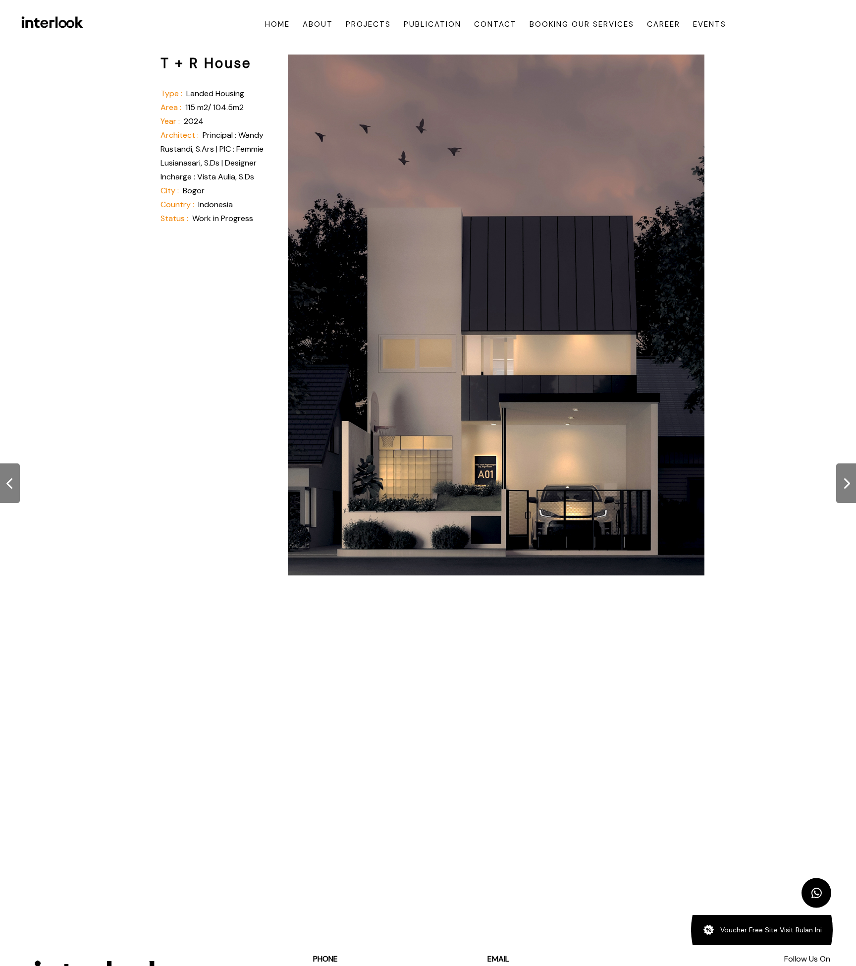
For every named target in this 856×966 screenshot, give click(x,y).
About (318, 24)
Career (663, 24)
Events (709, 24)
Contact (495, 24)
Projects (368, 24)
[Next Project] (846, 483)
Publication (432, 24)
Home (277, 24)
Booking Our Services (582, 24)
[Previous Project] (10, 483)
